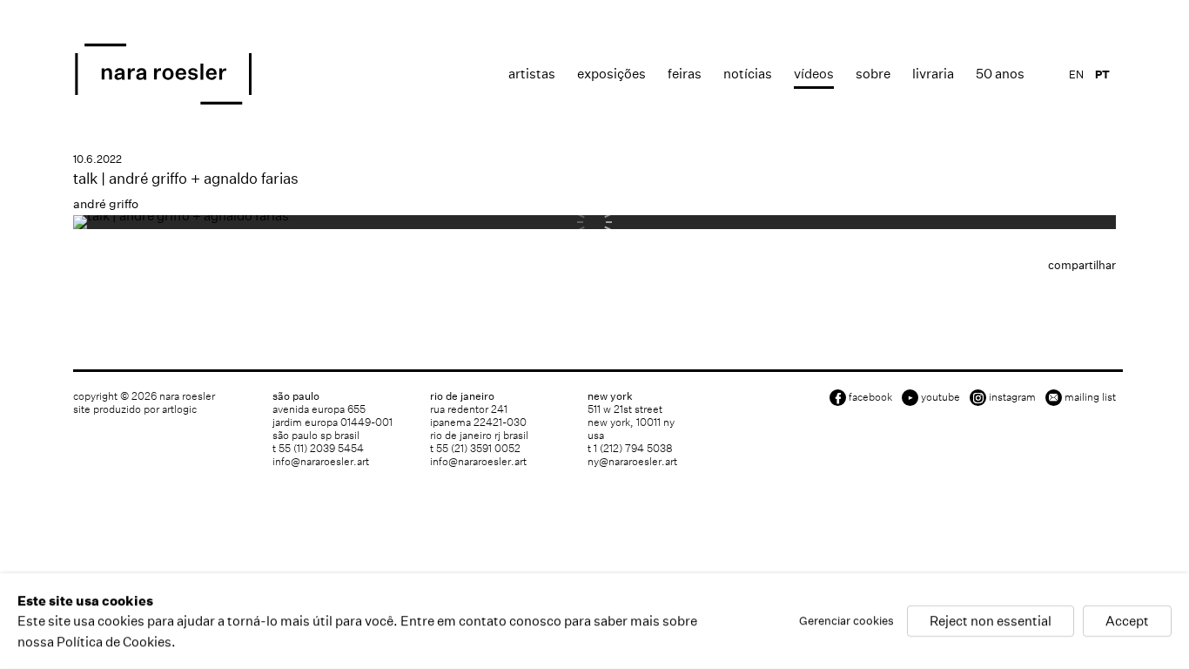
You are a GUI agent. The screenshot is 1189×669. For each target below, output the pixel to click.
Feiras (685, 73)
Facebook (870, 396)
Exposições (611, 73)
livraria (933, 73)
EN (1076, 74)
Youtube (940, 396)
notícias (747, 73)
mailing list (1090, 396)
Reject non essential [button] (990, 621)
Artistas (531, 73)
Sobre (873, 73)
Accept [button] (1127, 621)
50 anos (1000, 73)
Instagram (1012, 396)
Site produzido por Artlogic (135, 409)
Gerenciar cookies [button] (846, 621)
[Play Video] (181, 215)
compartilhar (1082, 265)
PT (1102, 74)
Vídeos (814, 73)
